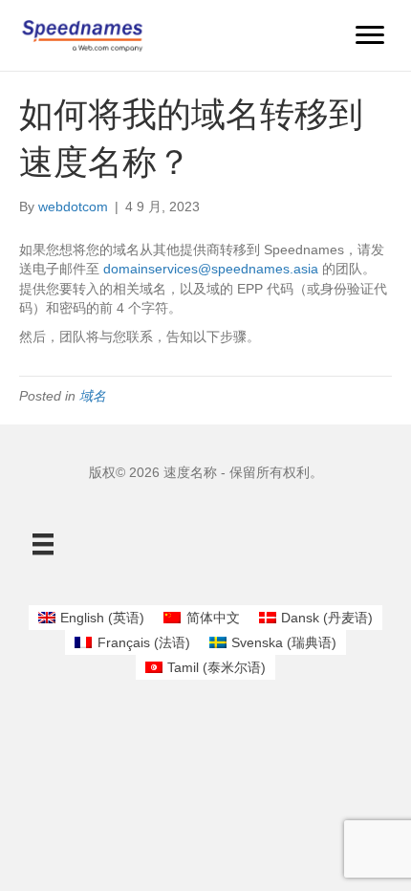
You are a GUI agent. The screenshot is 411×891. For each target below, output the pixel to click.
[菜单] (370, 35)
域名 (92, 395)
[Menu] (43, 544)
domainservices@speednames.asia (210, 268)
